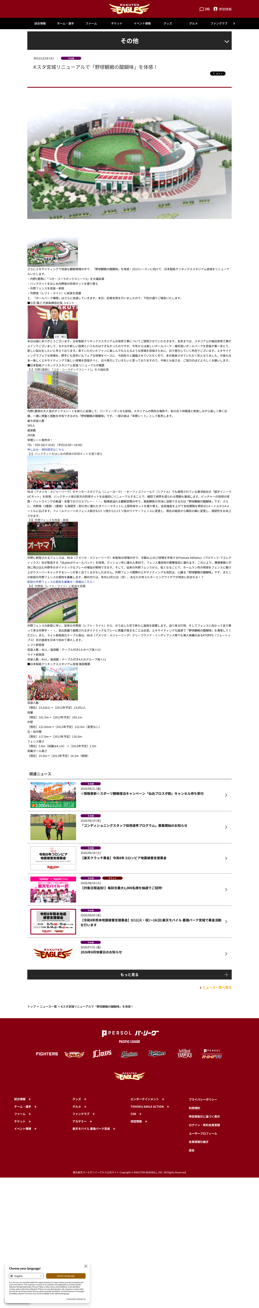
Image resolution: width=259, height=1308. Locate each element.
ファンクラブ (218, 23)
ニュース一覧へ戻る (217, 987)
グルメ (193, 23)
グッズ (167, 23)
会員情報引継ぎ (199, 1142)
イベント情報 (142, 23)
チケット (116, 23)
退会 (191, 1150)
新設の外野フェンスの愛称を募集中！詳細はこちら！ (61, 582)
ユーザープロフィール (203, 1133)
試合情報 (40, 23)
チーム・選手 (65, 23)
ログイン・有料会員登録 (204, 1125)
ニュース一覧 (48, 1006)
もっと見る (129, 974)
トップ (31, 1006)
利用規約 (194, 1108)
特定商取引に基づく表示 (204, 1116)
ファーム (91, 23)
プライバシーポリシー (203, 1099)
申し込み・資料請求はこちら (45, 449)
